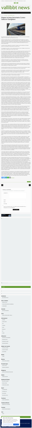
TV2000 (3, 356)
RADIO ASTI (3, 329)
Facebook (14, 3)
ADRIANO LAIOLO (4, 302)
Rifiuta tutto (10, 424)
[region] (11, 421)
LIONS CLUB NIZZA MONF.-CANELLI (7, 315)
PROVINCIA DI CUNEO (5, 341)
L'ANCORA (3, 325)
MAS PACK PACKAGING (5, 310)
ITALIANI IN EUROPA (5, 349)
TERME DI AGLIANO (5, 376)
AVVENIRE (3, 319)
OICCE (3, 327)
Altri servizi (12, 177)
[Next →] (30, 185)
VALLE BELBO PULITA (5, 297)
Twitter (16, 3)
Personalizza (5, 424)
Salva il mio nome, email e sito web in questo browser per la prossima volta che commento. (15, 207)
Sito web (5, 203)
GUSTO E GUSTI (4, 365)
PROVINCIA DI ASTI (5, 339)
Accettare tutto (16, 424)
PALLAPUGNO (4, 393)
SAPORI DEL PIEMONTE (5, 367)
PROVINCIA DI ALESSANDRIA (6, 337)
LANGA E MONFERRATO (5, 399)
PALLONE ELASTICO (5, 395)
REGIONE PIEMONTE (5, 343)
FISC (3, 323)
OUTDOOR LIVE (4, 391)
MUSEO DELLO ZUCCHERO (6, 404)
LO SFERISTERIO (4, 389)
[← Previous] (2, 185)
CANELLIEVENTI (4, 321)
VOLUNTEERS (4, 351)
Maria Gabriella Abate (11, 15)
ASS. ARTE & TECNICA (5, 381)
